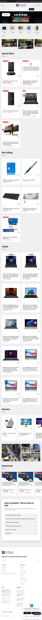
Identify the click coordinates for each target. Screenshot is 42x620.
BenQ (4, 431)
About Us (22, 575)
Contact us (22, 567)
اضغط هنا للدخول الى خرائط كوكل (20, 599)
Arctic (23, 178)
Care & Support (23, 571)
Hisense (4, 140)
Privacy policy (22, 577)
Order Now (6, 14)
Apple (23, 79)
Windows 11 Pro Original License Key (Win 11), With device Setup (11, 180)
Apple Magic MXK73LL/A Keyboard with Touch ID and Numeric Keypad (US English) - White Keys (30, 82)
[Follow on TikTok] (8, 612)
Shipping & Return (23, 580)
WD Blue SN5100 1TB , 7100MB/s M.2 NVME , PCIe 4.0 (10, 237)
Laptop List (4, 569)
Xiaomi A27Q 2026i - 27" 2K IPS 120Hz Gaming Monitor (25, 433)
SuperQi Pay (22, 584)
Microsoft (4, 178)
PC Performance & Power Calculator (8, 573)
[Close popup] (39, 603)
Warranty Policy (23, 573)
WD (3, 235)
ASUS (23, 109)
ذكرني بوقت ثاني (26, 616)
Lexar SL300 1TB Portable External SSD (10, 111)
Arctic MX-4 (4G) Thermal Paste (29, 180)
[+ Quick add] (18, 76)
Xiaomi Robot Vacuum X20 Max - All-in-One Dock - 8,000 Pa (10, 81)
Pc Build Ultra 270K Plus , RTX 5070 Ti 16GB (8, 490)
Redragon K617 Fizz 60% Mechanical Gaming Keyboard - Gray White (30, 209)
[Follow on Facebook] (2, 612)
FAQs (21, 582)
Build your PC (4, 567)
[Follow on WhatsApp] (11, 612)
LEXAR (4, 109)
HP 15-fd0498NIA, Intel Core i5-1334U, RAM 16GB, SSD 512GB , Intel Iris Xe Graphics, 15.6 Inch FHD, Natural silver (30, 369)
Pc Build (4, 488)
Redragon (4, 207)
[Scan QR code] (28, 9)
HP (23, 366)
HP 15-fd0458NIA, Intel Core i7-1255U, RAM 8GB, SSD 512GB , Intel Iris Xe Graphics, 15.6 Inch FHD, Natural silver (30, 400)
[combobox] (17, 9)
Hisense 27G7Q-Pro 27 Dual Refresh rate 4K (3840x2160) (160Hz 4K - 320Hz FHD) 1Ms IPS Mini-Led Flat (11, 143)
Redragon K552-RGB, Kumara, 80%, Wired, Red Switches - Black (11, 209)
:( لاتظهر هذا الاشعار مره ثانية (35, 616)
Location (22, 569)
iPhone (28, 613)
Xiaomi (4, 79)
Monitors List (4, 571)
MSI (3, 303)
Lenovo (4, 272)
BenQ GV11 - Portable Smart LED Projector (9, 433)
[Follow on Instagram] (5, 612)
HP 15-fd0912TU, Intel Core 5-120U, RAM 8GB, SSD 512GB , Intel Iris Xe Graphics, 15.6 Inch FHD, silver (11, 400)
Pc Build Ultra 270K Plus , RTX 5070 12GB (25, 490)
